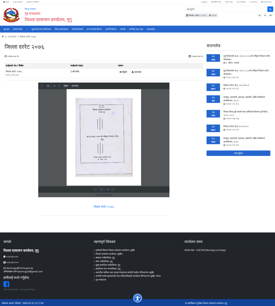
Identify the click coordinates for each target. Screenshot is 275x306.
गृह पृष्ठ (6, 29)
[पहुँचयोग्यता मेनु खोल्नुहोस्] (137, 298)
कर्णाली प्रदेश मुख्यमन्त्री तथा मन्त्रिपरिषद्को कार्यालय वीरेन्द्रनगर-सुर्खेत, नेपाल (128, 275)
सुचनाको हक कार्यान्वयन (41, 29)
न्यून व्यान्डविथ (241, 2)
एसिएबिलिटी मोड (216, 2)
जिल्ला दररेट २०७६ (28, 36)
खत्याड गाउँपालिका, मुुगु (105, 257)
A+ (271, 15)
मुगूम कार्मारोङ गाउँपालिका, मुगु (108, 264)
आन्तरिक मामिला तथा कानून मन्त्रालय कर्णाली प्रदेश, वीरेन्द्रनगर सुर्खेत (125, 272)
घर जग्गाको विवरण (94, 29)
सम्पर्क (7, 2)
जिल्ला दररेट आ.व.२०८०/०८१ (236, 128)
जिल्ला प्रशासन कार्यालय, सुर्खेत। (109, 253)
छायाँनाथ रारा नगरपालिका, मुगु (108, 268)
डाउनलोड (151, 29)
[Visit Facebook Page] (6, 285)
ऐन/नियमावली (77, 29)
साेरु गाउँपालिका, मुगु (104, 261)
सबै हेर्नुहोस (238, 153)
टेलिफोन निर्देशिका (33, 2)
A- (260, 15)
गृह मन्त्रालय (18, 2)
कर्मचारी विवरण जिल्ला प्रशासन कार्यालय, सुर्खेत (115, 250)
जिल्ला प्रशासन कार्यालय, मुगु (48, 19)
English (204, 2)
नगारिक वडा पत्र (136, 29)
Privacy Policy (27, 289)
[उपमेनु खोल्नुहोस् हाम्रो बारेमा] (27, 29)
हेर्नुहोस (124, 72)
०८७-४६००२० (11, 256)
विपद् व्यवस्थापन (61, 29)
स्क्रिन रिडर (229, 2)
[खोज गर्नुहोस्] (270, 9)
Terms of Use (10, 289)
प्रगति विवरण (110, 29)
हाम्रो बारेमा (17, 29)
